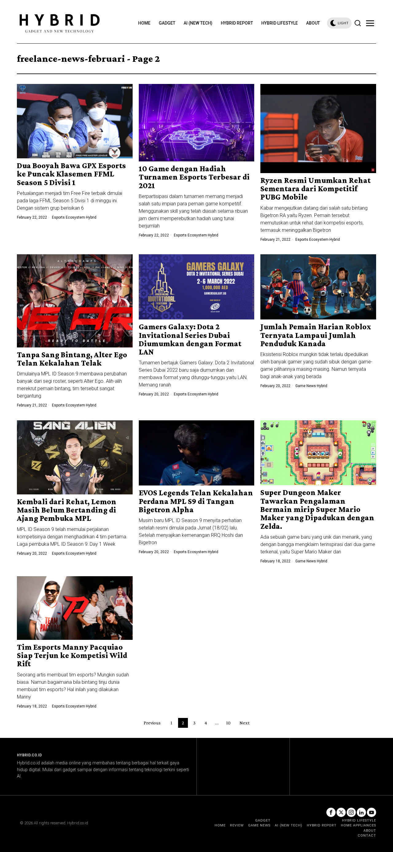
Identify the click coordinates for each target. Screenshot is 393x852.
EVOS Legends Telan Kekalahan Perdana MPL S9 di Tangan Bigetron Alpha (196, 501)
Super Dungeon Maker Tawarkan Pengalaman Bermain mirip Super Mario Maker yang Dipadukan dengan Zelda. (317, 509)
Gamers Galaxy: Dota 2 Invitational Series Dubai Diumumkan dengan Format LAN (190, 339)
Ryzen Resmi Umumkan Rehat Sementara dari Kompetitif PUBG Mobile (315, 188)
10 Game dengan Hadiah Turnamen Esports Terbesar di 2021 (194, 177)
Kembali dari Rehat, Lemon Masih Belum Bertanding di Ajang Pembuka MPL (66, 510)
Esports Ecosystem (68, 217)
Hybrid (91, 217)
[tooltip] (331, 812)
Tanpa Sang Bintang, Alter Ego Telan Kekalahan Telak (72, 359)
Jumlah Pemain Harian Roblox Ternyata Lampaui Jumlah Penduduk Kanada (315, 335)
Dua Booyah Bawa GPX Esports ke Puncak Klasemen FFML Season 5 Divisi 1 (71, 174)
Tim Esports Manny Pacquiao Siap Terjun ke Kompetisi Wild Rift (72, 655)
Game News (305, 386)
